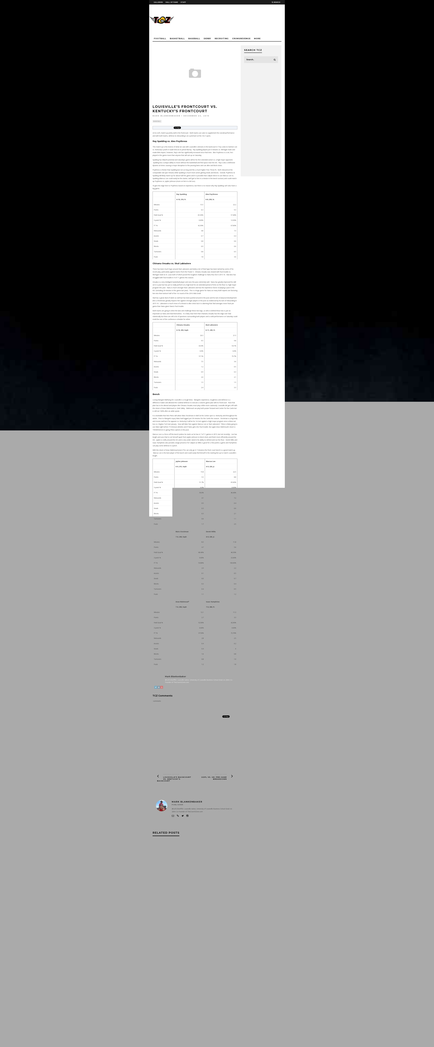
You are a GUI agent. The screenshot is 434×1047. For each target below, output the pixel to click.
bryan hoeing (187, 941)
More (257, 38)
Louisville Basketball (162, 963)
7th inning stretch (176, 932)
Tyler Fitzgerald (189, 981)
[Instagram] (158, 687)
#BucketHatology (177, 914)
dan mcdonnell (160, 950)
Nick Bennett (159, 981)
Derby (207, 38)
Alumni (195, 936)
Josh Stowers (159, 954)
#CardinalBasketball (162, 919)
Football (160, 38)
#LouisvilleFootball (162, 928)
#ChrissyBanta (159, 923)
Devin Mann (174, 950)
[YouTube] (161, 687)
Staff (183, 2)
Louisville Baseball (188, 958)
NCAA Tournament (186, 976)
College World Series (194, 945)
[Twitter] (155, 687)
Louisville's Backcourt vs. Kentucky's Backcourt (174, 779)
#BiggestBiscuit (177, 910)
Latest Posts (168, 672)
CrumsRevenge (241, 38)
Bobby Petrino (172, 941)
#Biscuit (191, 910)
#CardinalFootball (182, 919)
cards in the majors (174, 945)
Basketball (177, 38)
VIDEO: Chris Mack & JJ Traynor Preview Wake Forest (216, 874)
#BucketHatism (160, 914)
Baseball (194, 38)
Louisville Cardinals (183, 963)
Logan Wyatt (159, 958)
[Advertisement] (244, 20)
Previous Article (171, 774)
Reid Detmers (173, 981)
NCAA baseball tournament (164, 976)
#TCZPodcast (159, 932)
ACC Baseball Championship (164, 936)
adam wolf (183, 936)
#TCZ (188, 928)
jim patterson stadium (192, 950)
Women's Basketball (162, 985)
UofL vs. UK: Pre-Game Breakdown (214, 778)
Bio (157, 672)
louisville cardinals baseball (166, 967)
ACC (189, 932)
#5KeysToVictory (160, 910)
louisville (172, 958)
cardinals (158, 945)
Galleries (158, 2)
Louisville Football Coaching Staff (168, 972)
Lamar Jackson (188, 954)
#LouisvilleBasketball (193, 923)
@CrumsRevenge (160, 852)
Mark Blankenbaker (166, 116)
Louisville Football (190, 967)
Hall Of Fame (172, 2)
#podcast (178, 928)
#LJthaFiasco (175, 923)
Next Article (221, 774)
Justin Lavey (174, 954)
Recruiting (222, 38)
